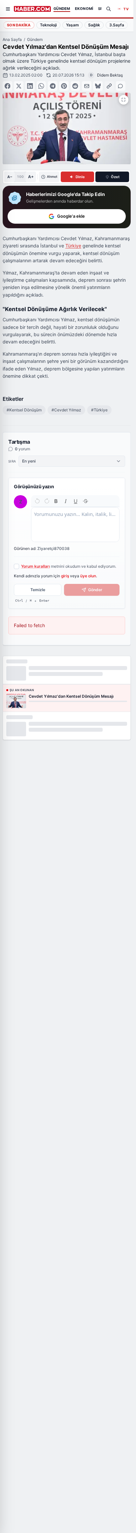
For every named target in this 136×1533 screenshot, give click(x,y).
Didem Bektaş (110, 75)
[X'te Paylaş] (18, 86)
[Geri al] (37, 501)
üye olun (88, 575)
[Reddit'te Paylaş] (75, 86)
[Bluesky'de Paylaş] (98, 86)
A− (9, 177)
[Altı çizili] (75, 501)
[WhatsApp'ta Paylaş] (41, 86)
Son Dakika (19, 25)
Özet (115, 177)
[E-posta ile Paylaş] (86, 86)
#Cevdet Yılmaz (66, 409)
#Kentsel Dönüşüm (24, 409)
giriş (65, 575)
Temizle (37, 589)
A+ (31, 176)
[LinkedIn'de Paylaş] (30, 86)
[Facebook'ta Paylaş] (7, 86)
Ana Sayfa (12, 39)
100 (20, 176)
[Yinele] (47, 501)
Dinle (80, 177)
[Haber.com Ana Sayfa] (32, 9)
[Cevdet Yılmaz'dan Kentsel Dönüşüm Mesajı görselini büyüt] (123, 100)
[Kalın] (56, 501)
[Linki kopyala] (109, 86)
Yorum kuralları (35, 566)
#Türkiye (99, 409)
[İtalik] (65, 501)
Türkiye (73, 245)
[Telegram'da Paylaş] (52, 86)
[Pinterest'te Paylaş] (64, 86)
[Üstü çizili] (85, 501)
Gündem (35, 39)
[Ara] (108, 9)
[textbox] (75, 524)
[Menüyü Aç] (8, 9)
